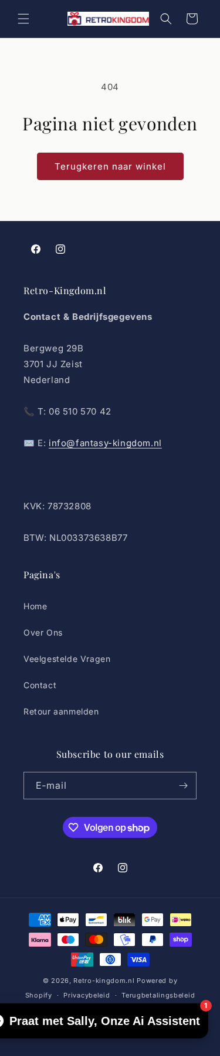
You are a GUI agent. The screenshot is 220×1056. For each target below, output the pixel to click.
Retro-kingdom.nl (103, 980)
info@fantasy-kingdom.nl (105, 442)
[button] (23, 19)
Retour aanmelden (61, 711)
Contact (39, 685)
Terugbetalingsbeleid (158, 995)
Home (35, 606)
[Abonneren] (183, 785)
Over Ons (43, 632)
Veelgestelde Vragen (66, 659)
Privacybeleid (86, 995)
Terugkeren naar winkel (110, 166)
